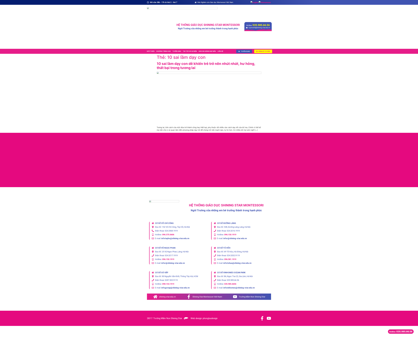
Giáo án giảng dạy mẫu (207, 51)
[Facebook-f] (262, 318)
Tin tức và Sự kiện (190, 51)
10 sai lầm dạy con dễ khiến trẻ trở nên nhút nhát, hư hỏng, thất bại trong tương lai (206, 66)
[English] (255, 2)
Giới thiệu (151, 51)
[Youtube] (269, 318)
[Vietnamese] (265, 2)
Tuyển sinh (176, 51)
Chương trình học (163, 51)
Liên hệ (220, 51)
